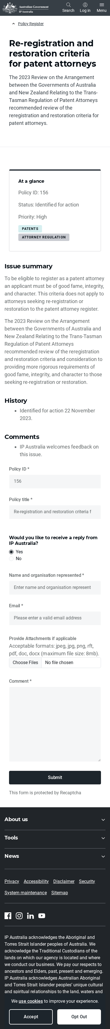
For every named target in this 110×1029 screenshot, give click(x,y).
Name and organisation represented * (46, 575)
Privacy (12, 881)
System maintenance (26, 892)
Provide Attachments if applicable (42, 638)
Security (87, 881)
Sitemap (59, 892)
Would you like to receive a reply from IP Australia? (53, 540)
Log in (85, 10)
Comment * (20, 681)
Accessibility (36, 881)
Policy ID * (19, 469)
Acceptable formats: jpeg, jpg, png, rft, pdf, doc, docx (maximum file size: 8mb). (54, 649)
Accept (31, 1016)
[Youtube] (41, 915)
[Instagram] (19, 915)
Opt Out (79, 1016)
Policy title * (20, 499)
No (18, 558)
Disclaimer (63, 881)
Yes (19, 551)
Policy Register (31, 23)
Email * (16, 605)
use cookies (31, 1001)
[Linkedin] (30, 915)
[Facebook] (8, 915)
